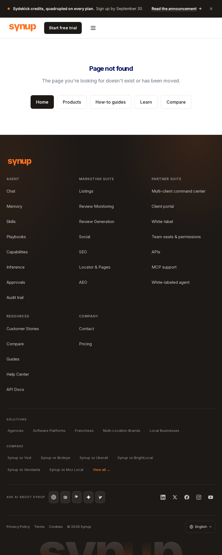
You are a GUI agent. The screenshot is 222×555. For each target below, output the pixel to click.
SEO (83, 251)
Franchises (84, 430)
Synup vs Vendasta (24, 469)
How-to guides (111, 102)
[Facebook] (187, 497)
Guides (12, 359)
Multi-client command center (178, 191)
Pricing (85, 343)
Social (84, 236)
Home (42, 102)
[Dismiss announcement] (211, 9)
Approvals (15, 282)
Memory (14, 206)
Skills (11, 221)
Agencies (16, 430)
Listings (86, 191)
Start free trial (63, 27)
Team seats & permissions (176, 236)
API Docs (15, 389)
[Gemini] (88, 497)
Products (72, 102)
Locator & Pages (94, 267)
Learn (146, 102)
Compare (176, 102)
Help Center (17, 374)
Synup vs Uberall (94, 457)
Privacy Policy (18, 526)
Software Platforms (49, 430)
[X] (175, 497)
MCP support (164, 267)
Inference (15, 267)
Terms (39, 526)
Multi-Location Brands (121, 430)
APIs (156, 251)
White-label (162, 221)
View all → (101, 469)
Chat (10, 191)
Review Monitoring (96, 206)
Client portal (163, 206)
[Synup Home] (23, 28)
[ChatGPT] (53, 497)
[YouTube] (211, 497)
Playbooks (16, 236)
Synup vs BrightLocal (135, 457)
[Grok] (100, 497)
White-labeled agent (171, 282)
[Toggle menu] (93, 28)
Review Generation (96, 221)
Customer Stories (22, 328)
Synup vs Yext (19, 457)
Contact (86, 328)
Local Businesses (164, 430)
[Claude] (77, 497)
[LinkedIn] (163, 497)
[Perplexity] (65, 497)
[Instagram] (199, 497)
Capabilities (17, 251)
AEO (83, 282)
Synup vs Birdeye (55, 457)
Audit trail (15, 297)
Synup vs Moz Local (66, 469)
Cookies (56, 526)
